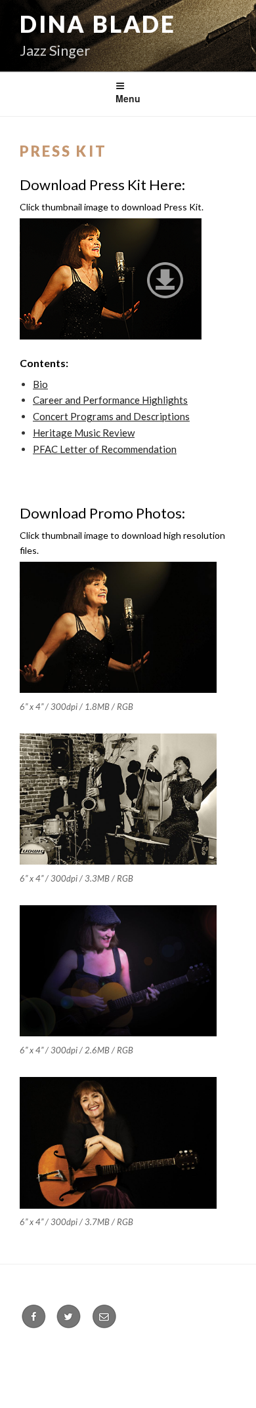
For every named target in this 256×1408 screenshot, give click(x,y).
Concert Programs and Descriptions (111, 416)
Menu (128, 98)
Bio (40, 384)
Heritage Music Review (84, 433)
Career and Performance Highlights (110, 400)
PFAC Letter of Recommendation (105, 449)
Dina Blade (98, 23)
